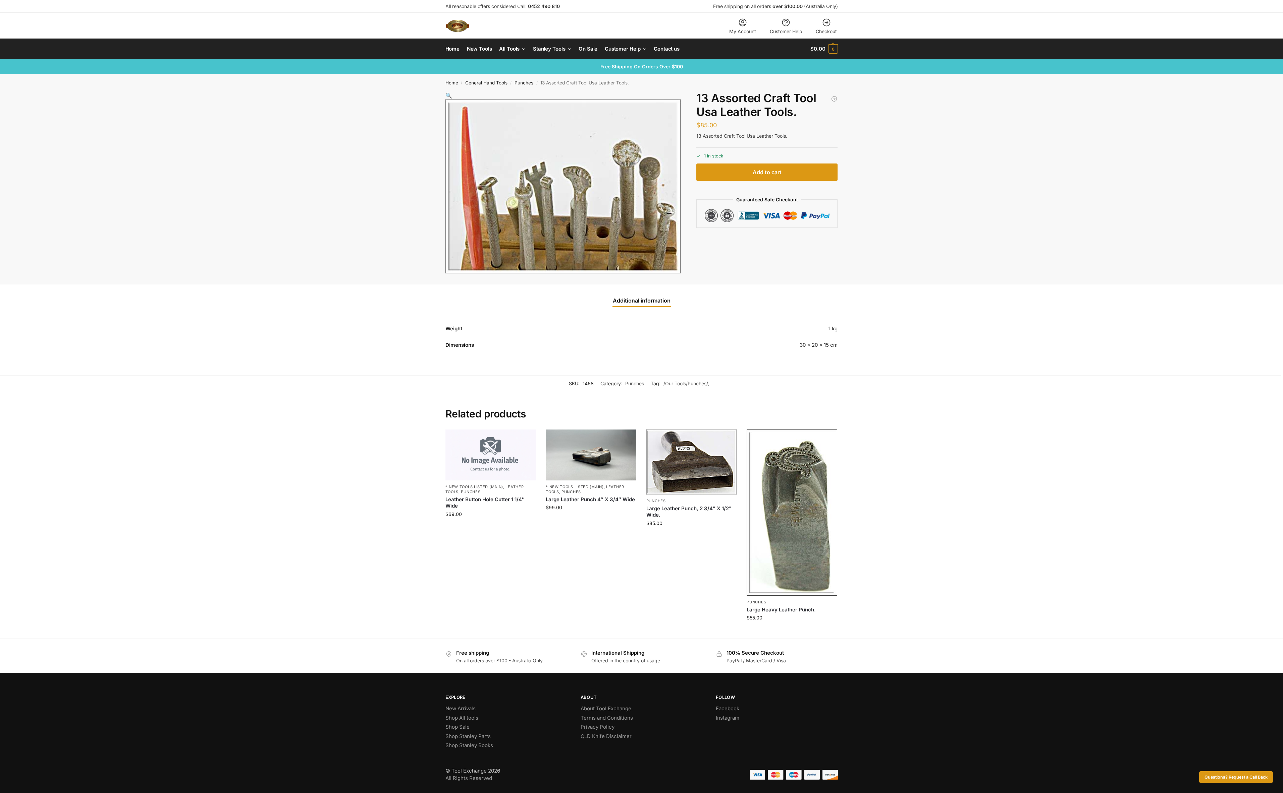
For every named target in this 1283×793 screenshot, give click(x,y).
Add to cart (767, 172)
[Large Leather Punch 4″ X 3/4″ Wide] (591, 454)
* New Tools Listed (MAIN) (474, 486)
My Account (742, 31)
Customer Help (786, 31)
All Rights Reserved (468, 778)
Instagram (727, 718)
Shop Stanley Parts (468, 736)
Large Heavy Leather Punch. (781, 609)
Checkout (826, 31)
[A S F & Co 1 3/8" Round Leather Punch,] (834, 98)
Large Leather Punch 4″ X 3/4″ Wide (590, 499)
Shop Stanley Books (469, 745)
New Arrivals (460, 708)
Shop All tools (461, 718)
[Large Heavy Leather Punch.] (792, 512)
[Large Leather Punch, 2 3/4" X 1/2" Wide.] (691, 461)
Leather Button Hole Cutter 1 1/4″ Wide (485, 502)
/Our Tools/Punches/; (686, 383)
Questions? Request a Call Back (1236, 777)
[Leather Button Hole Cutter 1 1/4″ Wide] (490, 454)
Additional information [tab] (642, 300)
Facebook (727, 708)
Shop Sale (457, 727)
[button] (824, 49)
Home (451, 82)
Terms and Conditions (607, 718)
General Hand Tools (486, 82)
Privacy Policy (597, 727)
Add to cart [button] (490, 528)
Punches (524, 82)
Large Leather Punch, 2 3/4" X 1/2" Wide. (689, 511)
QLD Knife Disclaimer (606, 736)
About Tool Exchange (606, 708)
